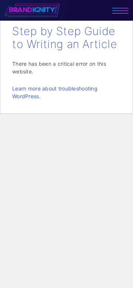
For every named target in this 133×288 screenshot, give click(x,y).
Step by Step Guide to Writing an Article (64, 37)
